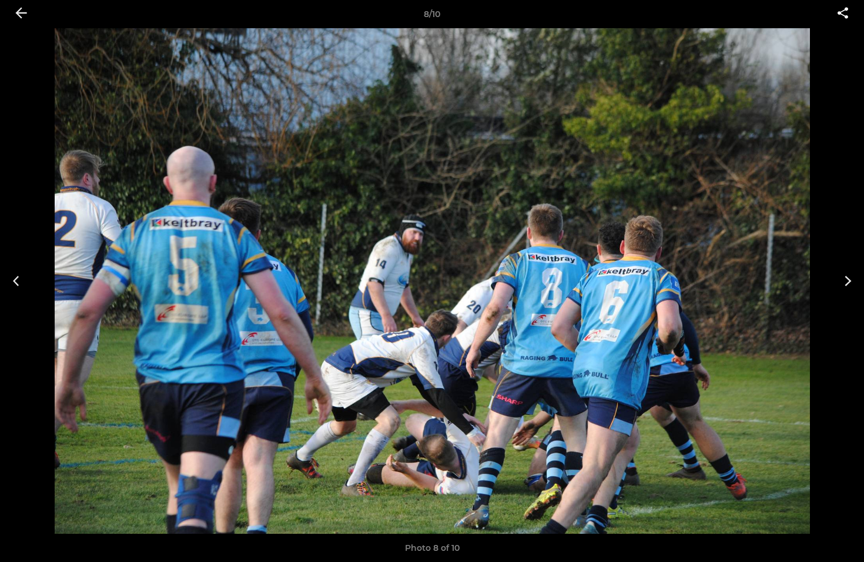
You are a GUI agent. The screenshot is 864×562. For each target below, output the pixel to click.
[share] (843, 14)
